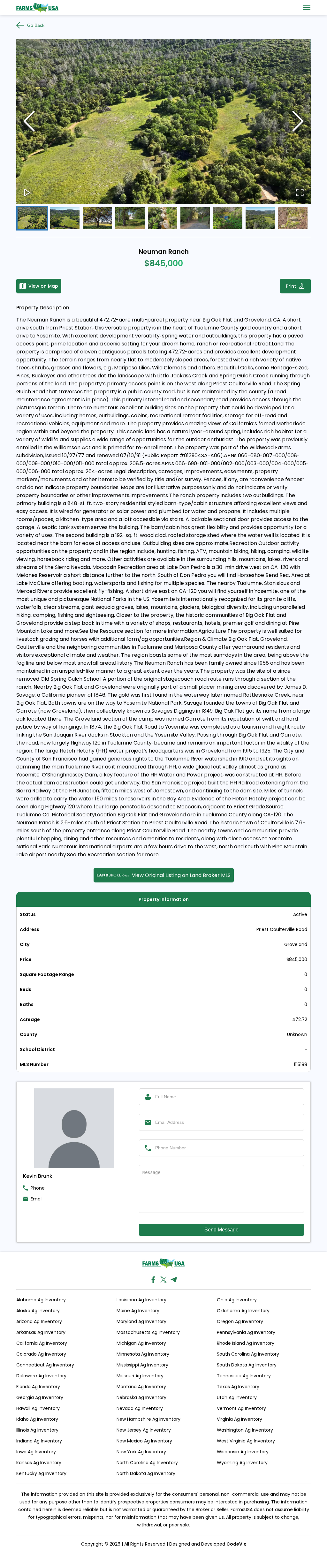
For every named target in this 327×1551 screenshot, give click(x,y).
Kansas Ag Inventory (38, 1462)
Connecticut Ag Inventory (45, 1365)
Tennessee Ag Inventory (244, 1376)
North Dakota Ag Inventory (146, 1473)
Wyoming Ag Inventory (242, 1462)
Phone (38, 1188)
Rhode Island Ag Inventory (245, 1343)
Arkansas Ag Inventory (40, 1332)
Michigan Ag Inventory (141, 1343)
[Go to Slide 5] (163, 218)
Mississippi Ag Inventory (142, 1365)
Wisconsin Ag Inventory (243, 1452)
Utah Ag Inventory (237, 1397)
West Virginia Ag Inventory (246, 1441)
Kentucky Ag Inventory (41, 1473)
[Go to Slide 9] (293, 218)
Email (36, 1199)
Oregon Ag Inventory (240, 1321)
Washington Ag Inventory (245, 1430)
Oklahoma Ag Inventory (243, 1310)
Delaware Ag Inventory (41, 1376)
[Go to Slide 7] (228, 218)
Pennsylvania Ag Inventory (246, 1332)
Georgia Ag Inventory (39, 1397)
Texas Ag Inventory (238, 1386)
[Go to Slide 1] (32, 218)
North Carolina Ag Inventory (147, 1462)
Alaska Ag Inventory (38, 1310)
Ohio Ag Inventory (237, 1300)
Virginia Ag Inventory (239, 1419)
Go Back (35, 25)
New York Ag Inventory (141, 1452)
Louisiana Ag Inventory (141, 1300)
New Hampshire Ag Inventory (148, 1419)
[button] (163, 121)
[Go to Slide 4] (130, 218)
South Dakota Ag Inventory (247, 1365)
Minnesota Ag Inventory (143, 1354)
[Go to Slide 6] (195, 218)
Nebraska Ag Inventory (141, 1397)
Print (291, 286)
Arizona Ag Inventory (39, 1321)
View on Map (43, 286)
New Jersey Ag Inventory (144, 1430)
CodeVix (236, 1544)
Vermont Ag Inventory (241, 1408)
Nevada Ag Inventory (140, 1408)
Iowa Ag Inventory (36, 1452)
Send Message (221, 1229)
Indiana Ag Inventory (39, 1441)
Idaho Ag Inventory (37, 1419)
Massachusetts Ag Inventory (148, 1332)
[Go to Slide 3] (97, 218)
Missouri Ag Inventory (140, 1376)
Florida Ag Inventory (38, 1386)
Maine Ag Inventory (138, 1310)
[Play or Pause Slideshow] (27, 193)
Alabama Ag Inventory (41, 1300)
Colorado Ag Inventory (41, 1354)
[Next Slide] (298, 121)
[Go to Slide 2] (65, 218)
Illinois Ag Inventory (37, 1430)
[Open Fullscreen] (300, 193)
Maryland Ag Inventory (141, 1321)
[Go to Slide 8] (260, 218)
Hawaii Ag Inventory (38, 1408)
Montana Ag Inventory (141, 1386)
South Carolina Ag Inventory (248, 1354)
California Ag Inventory (41, 1343)
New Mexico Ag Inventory (144, 1441)
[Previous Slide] (29, 121)
